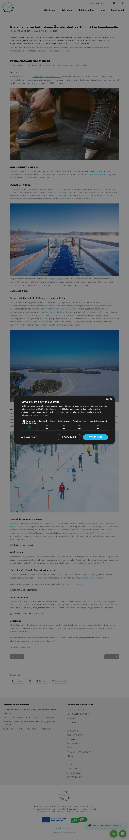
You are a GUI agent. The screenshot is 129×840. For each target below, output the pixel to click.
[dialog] (64, 420)
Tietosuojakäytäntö (41, 415)
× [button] (111, 399)
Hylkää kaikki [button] (69, 437)
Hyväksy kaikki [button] (95, 437)
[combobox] (107, 399)
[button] (29, 437)
